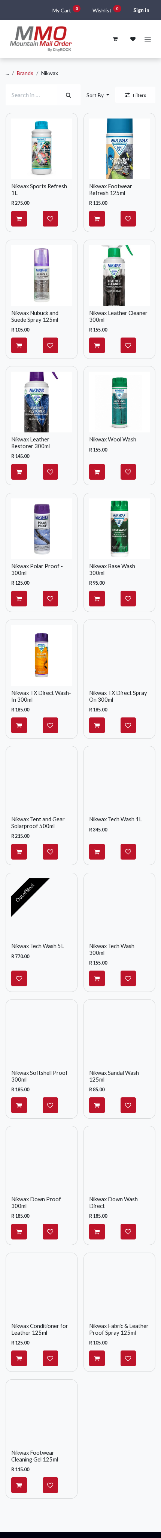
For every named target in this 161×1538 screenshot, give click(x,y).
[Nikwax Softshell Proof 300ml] (41, 1035)
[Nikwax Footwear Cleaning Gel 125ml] (41, 1415)
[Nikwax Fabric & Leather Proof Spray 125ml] (119, 1288)
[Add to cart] (19, 219)
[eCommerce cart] (115, 39)
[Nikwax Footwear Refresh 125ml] (119, 149)
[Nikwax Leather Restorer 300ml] (41, 402)
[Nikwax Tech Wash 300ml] (119, 908)
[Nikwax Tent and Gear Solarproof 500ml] (41, 782)
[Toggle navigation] (147, 39)
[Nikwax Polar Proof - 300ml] (41, 528)
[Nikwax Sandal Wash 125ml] (119, 1035)
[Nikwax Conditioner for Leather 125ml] (41, 1288)
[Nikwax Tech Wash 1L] (119, 782)
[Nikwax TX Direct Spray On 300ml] (119, 655)
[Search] (68, 94)
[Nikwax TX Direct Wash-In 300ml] (41, 655)
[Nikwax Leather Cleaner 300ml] (119, 275)
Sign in (141, 10)
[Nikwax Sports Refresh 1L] (41, 149)
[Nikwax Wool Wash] (119, 402)
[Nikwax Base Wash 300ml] (119, 528)
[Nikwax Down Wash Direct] (119, 1161)
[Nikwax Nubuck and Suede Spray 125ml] (41, 275)
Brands (25, 73)
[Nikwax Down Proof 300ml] (41, 1161)
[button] (97, 95)
